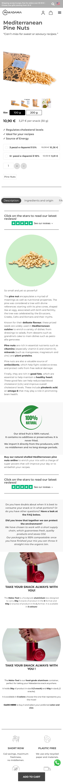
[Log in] (43, 13)
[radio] (17, 112)
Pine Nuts (10, 176)
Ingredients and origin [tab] (38, 200)
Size (5, 113)
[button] (59, 12)
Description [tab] (11, 200)
